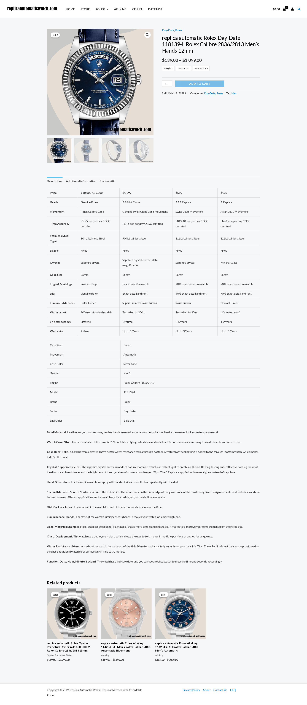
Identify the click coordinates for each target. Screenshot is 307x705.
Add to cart (199, 83)
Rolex (100, 9)
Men (233, 93)
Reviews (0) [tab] (107, 181)
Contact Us (220, 689)
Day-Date (168, 30)
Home (70, 9)
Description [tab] (55, 181)
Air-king (120, 9)
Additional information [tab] (81, 181)
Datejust (155, 9)
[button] (106, 9)
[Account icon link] (292, 9)
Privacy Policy (191, 689)
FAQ (233, 689)
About (207, 689)
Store (85, 9)
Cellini (137, 9)
